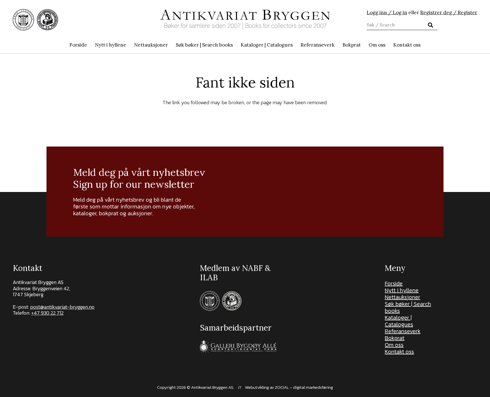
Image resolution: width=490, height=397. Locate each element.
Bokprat (394, 338)
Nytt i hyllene (402, 290)
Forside (394, 283)
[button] (236, 44)
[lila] (23, 19)
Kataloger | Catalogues (399, 321)
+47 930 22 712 (47, 313)
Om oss (394, 344)
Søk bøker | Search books (408, 307)
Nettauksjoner (402, 297)
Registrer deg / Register (448, 12)
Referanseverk (403, 331)
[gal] (239, 346)
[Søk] (430, 25)
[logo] (245, 20)
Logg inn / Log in (387, 12)
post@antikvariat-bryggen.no (62, 307)
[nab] (47, 19)
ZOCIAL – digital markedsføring (304, 387)
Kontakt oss (399, 351)
